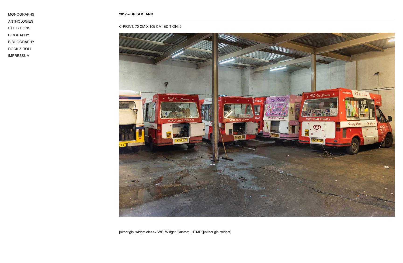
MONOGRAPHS (21, 14)
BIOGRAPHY (18, 34)
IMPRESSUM (19, 55)
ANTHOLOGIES (20, 21)
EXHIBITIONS (19, 27)
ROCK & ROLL (20, 48)
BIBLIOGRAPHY (21, 41)
